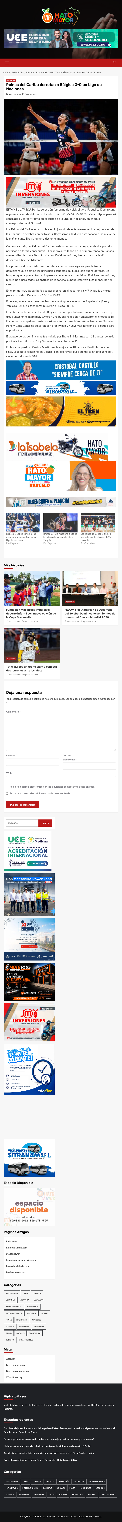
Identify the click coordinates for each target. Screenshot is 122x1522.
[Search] (115, 62)
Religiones (39, 1326)
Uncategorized (26, 1340)
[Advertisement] (29, 1117)
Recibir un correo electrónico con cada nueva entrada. (40, 793)
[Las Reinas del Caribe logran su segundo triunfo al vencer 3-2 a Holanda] (98, 522)
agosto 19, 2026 (89, 621)
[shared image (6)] (29, 939)
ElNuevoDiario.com (16, 1248)
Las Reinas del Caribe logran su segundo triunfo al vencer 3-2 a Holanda (96, 537)
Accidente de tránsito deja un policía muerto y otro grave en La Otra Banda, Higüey (49, 1453)
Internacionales (14, 1313)
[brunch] (29, 1207)
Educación (39, 1300)
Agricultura (12, 1293)
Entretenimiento (14, 1306)
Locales (44, 1313)
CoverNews (77, 1516)
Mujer (9, 1320)
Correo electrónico (70, 757)
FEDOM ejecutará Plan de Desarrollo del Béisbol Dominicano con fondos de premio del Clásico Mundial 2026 (90, 613)
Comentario (13, 711)
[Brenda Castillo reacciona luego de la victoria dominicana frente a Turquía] (60, 522)
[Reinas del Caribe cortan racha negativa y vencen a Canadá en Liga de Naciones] (23, 522)
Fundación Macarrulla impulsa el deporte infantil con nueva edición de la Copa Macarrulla (31, 613)
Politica (10, 1326)
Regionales (24, 1326)
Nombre (11, 755)
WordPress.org (14, 1377)
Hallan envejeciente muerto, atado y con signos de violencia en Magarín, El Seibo (47, 1446)
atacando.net (13, 1254)
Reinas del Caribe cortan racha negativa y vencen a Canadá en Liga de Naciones (21, 537)
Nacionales (21, 1320)
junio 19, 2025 (31, 94)
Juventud (31, 1313)
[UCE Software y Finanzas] (61, 38)
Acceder (10, 1359)
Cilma (25, 1293)
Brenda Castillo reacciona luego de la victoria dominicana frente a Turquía (60, 537)
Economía (24, 1300)
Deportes (11, 80)
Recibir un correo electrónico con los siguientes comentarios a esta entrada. (52, 787)
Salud (9, 1333)
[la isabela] (57, 446)
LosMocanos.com (15, 1272)
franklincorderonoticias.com (21, 1260)
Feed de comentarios (17, 1371)
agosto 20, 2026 (31, 621)
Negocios (36, 1320)
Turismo (10, 1340)
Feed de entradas (15, 1365)
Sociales (20, 1333)
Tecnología (35, 1333)
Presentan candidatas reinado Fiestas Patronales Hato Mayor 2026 (40, 1460)
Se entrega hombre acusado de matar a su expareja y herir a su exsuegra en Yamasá (49, 1439)
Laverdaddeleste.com (18, 1266)
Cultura (37, 1293)
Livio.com (11, 1241)
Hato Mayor (32, 1306)
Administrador (15, 94)
